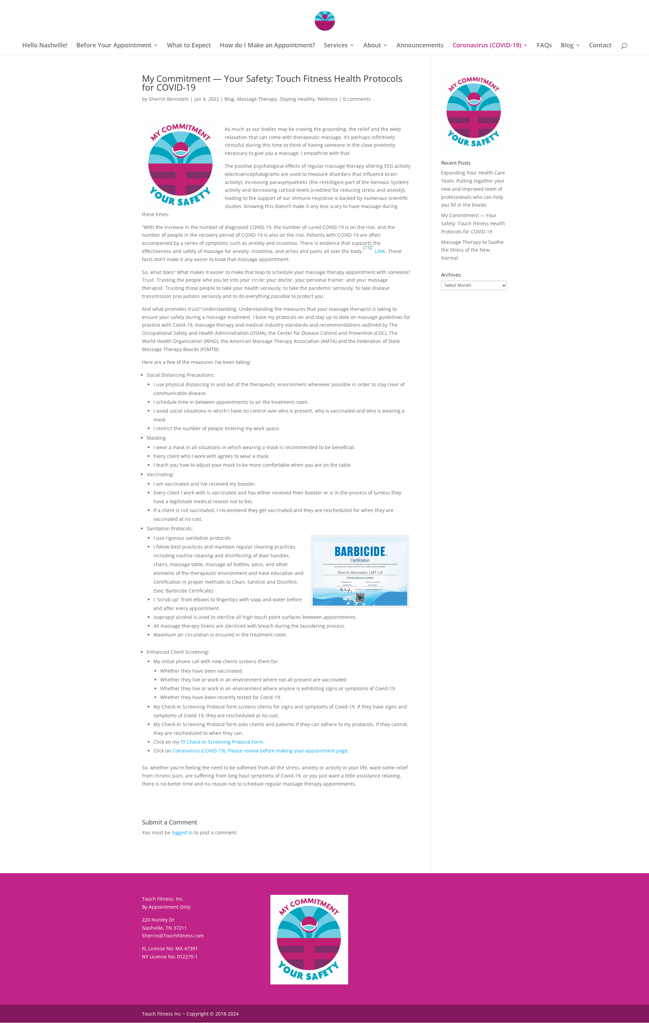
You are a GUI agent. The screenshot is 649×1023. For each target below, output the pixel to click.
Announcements (420, 46)
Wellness (327, 99)
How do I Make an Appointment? (267, 46)
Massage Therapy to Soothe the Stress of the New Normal (472, 250)
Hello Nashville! (45, 46)
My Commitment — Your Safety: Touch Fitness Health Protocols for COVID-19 (473, 223)
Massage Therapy (257, 99)
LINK (380, 251)
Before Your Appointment (113, 46)
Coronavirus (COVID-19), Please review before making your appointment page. (260, 750)
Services (336, 46)
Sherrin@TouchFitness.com (173, 935)
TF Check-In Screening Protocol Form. (222, 742)
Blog (567, 46)
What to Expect (189, 46)
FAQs (544, 46)
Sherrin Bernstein (169, 99)
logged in (182, 832)
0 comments (357, 99)
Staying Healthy (297, 99)
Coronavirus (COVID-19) (487, 46)
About (372, 46)
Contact (600, 46)
